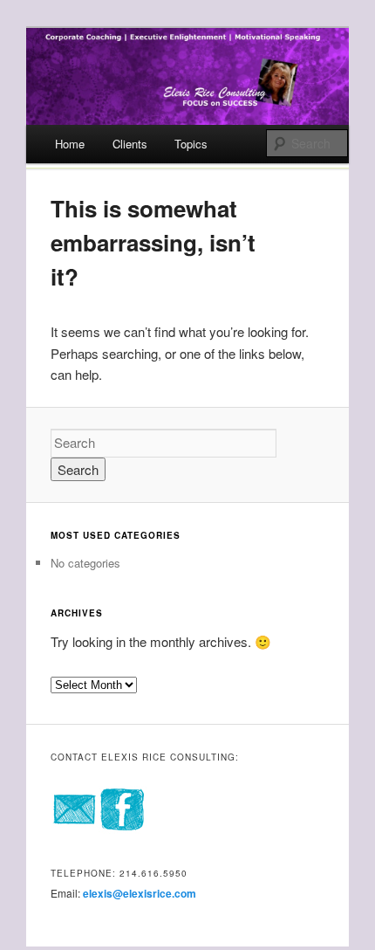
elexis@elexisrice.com (139, 893)
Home (70, 143)
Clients (129, 143)
